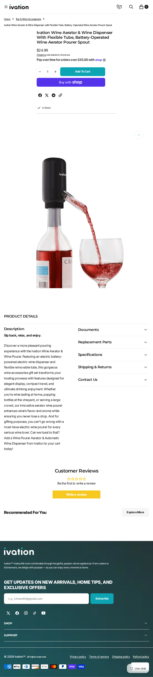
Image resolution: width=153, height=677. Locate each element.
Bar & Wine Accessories (28, 19)
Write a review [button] (76, 494)
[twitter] (46, 96)
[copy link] (60, 96)
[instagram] (26, 613)
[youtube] (43, 613)
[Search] (131, 6)
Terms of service (99, 656)
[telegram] (53, 96)
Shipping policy (121, 656)
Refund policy (141, 656)
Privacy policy (78, 656)
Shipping (41, 54)
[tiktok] (34, 613)
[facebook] (40, 96)
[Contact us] (119, 6)
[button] (6, 7)
